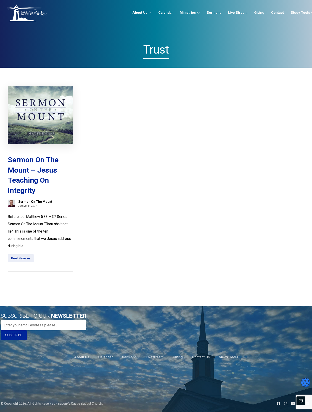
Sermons (129, 357)
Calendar (105, 357)
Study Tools (228, 357)
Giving (178, 357)
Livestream (155, 357)
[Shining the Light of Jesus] (27, 13)
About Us (81, 357)
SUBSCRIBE (13, 335)
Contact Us (201, 357)
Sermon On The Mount (35, 201)
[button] (278, 403)
